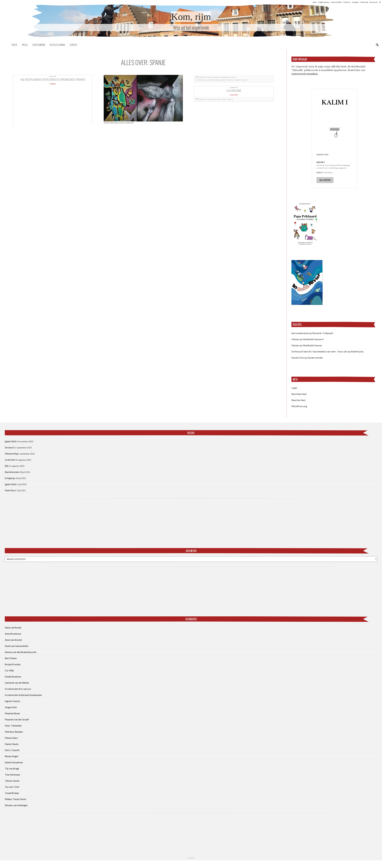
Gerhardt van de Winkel (17, 682)
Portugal (230, 80)
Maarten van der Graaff (17, 719)
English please (324, 2)
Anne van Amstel (13, 639)
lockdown (210, 80)
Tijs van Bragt (12, 768)
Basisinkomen (12, 471)
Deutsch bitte (336, 2)
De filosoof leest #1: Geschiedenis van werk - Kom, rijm (319, 351)
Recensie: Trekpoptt (322, 333)
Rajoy (224, 99)
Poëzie (14, 45)
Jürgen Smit (11, 707)
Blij (6, 465)
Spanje (237, 80)
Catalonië (201, 99)
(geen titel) (10, 441)
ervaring (201, 80)
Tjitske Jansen (12, 780)
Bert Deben (11, 658)
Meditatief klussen (312, 345)
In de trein (10, 459)
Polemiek (364, 2)
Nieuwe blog (11, 453)
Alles (315, 2)
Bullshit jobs (357, 351)
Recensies (373, 2)
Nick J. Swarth (12, 750)
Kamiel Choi (297, 357)
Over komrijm (38, 45)
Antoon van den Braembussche (20, 652)
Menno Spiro (11, 737)
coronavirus (225, 77)
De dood (9, 447)
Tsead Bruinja (12, 793)
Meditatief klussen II (313, 339)
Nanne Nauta (11, 743)
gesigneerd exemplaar (304, 73)
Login (294, 387)
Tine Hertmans (12, 774)
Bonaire (216, 77)
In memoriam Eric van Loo (18, 688)
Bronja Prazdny (13, 664)
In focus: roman (57, 45)
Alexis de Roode (13, 627)
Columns (347, 2)
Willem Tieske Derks (15, 799)
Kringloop (10, 478)
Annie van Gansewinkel (16, 645)
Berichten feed (298, 393)
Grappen (355, 2)
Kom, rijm (191, 16)
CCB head (191, 857)
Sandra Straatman (14, 762)
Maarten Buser (12, 713)
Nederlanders (220, 80)
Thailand (244, 80)
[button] (305, 223)
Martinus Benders (14, 731)
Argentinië (202, 77)
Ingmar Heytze (12, 701)
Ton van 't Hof (12, 786)
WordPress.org (299, 406)
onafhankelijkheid (213, 99)
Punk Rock (10, 490)
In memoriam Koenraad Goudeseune (23, 694)
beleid (209, 77)
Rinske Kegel (11, 756)
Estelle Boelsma (13, 676)
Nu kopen (325, 180)
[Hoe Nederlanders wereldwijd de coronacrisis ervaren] (143, 100)
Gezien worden (315, 357)
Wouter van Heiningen (16, 805)
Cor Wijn (9, 670)
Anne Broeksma (13, 633)
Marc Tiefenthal (13, 725)
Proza (25, 45)
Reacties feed (298, 400)
